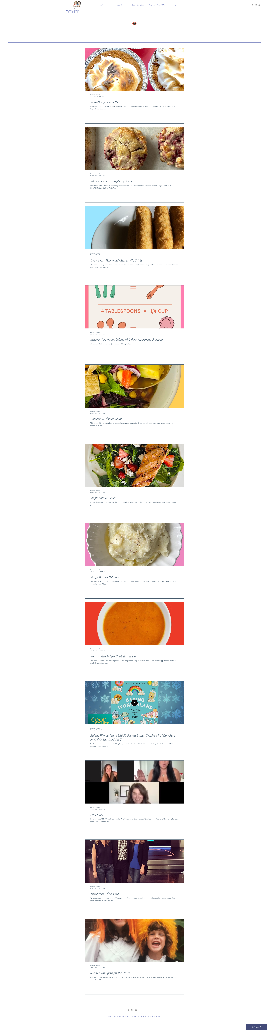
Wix (159, 1016)
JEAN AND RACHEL (73, 12)
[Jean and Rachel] (252, 5)
